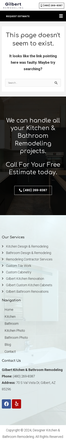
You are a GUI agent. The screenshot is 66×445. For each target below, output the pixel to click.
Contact (10, 351)
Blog (8, 344)
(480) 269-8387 (24, 376)
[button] (61, 16)
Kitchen (10, 316)
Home (9, 309)
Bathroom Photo (16, 337)
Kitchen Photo (15, 330)
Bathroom (12, 323)
